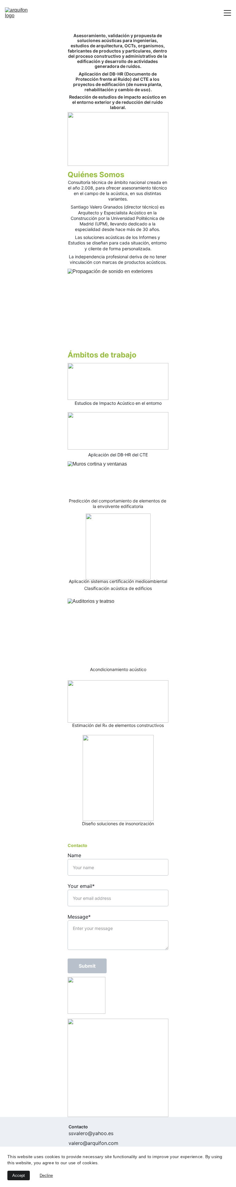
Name (74, 855)
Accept (18, 1175)
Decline (46, 1175)
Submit (87, 966)
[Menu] (227, 13)
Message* (79, 917)
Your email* (81, 886)
